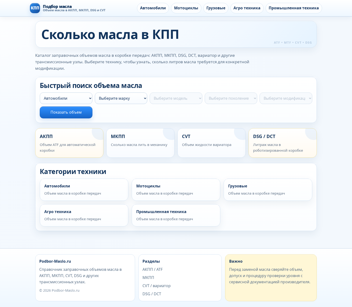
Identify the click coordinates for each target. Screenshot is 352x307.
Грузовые (215, 8)
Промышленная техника (294, 8)
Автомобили (153, 8)
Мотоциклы (186, 8)
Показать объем (66, 112)
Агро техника (247, 8)
